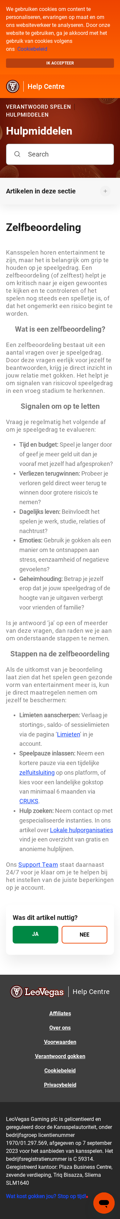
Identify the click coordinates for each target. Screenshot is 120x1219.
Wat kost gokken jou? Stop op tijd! (46, 1196)
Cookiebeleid (32, 49)
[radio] (35, 934)
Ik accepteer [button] (60, 63)
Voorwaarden (60, 1042)
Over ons (60, 1028)
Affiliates (60, 1013)
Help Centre (46, 86)
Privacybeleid (60, 1085)
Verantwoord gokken (60, 1056)
